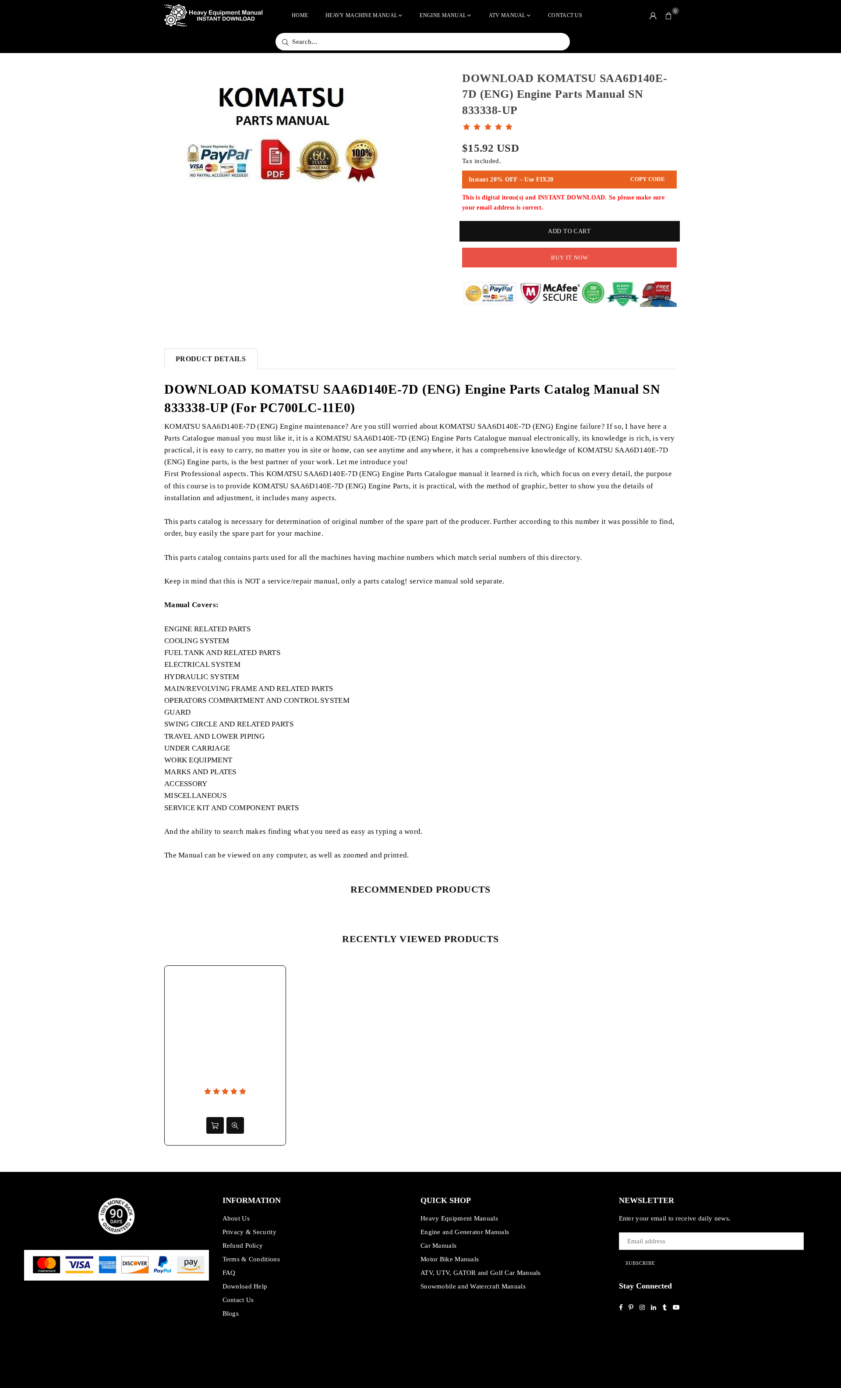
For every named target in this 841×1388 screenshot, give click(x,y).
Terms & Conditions (251, 1259)
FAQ (229, 1272)
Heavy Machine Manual (361, 15)
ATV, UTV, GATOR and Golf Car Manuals (480, 1272)
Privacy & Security (249, 1231)
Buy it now (569, 257)
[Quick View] (235, 1125)
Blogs (231, 1313)
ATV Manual (507, 15)
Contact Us (565, 15)
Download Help (245, 1286)
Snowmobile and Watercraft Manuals (473, 1286)
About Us (236, 1218)
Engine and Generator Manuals (464, 1231)
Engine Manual (443, 15)
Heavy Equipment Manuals (459, 1218)
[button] (669, 15)
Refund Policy (243, 1245)
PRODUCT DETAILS (211, 359)
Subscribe (640, 1263)
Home (300, 15)
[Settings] (653, 15)
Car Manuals (438, 1245)
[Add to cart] (215, 1125)
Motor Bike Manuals (449, 1259)
